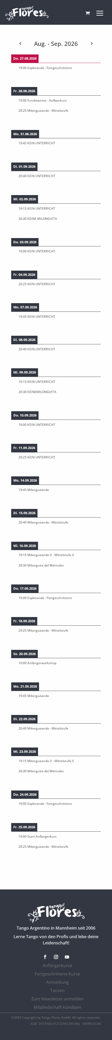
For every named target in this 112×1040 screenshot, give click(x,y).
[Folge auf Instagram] (56, 956)
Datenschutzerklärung (60, 1024)
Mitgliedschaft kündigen (57, 1007)
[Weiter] (92, 43)
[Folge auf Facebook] (45, 956)
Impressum (91, 1024)
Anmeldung (57, 982)
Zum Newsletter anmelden (57, 999)
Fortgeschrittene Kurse (57, 974)
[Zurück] (20, 43)
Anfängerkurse (57, 965)
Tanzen (57, 990)
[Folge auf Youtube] (67, 956)
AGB (33, 1024)
